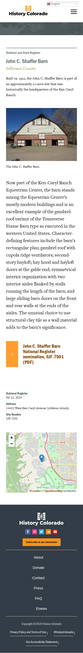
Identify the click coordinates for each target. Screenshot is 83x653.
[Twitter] (41, 531)
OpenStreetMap (53, 491)
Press (38, 588)
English (55, 3)
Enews (41, 609)
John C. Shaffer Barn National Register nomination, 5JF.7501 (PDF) (43, 354)
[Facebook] (27, 531)
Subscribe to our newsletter (41, 542)
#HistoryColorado (64, 632)
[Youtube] (55, 531)
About (38, 557)
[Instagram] (34, 531)
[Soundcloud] (48, 531)
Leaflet (36, 491)
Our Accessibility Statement (41, 642)
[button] (74, 13)
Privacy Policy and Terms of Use (28, 632)
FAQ (38, 598)
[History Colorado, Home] (28, 11)
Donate (38, 568)
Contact (38, 578)
